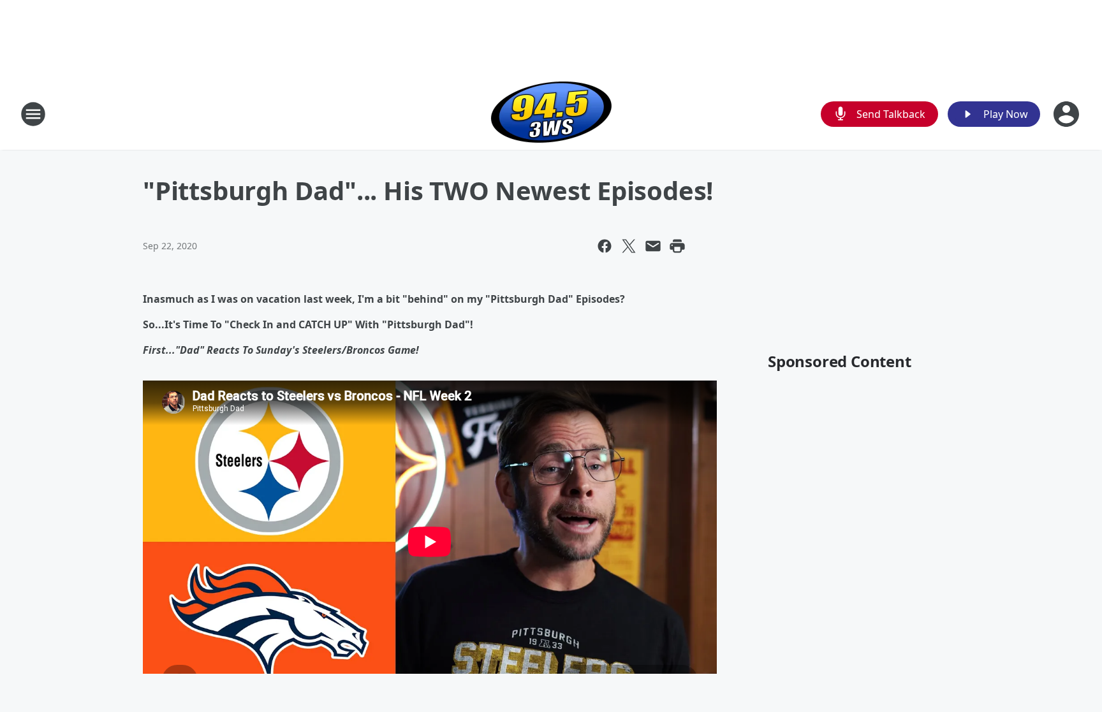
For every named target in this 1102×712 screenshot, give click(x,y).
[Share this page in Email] (653, 246)
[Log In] (1068, 114)
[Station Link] (551, 113)
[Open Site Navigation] (33, 114)
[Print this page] (677, 246)
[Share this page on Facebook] (604, 246)
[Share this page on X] (629, 246)
